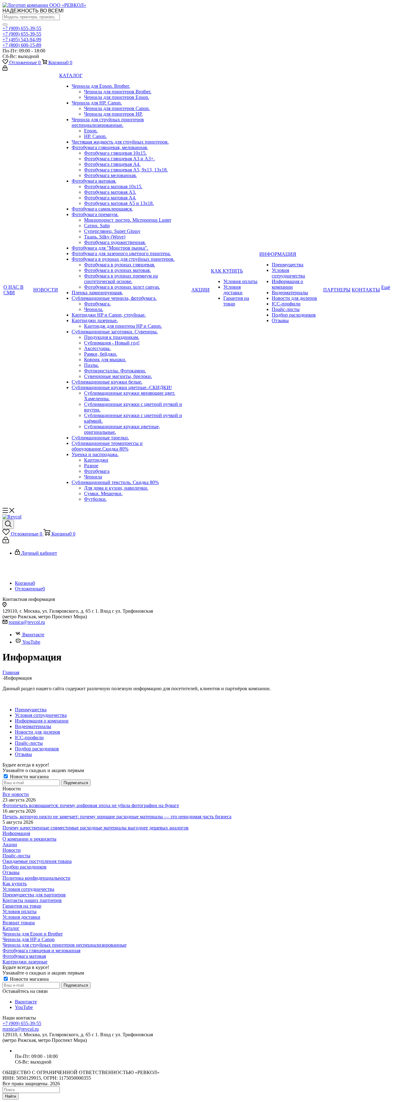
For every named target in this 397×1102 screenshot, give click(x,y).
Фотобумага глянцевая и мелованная (41, 950)
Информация (16, 833)
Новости (11, 850)
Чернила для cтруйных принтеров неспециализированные (64, 945)
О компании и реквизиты (29, 839)
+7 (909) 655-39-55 (21, 28)
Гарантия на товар (21, 906)
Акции (9, 844)
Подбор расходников (24, 866)
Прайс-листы (16, 855)
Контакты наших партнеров (32, 900)
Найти (10, 1096)
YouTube (31, 642)
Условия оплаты (19, 911)
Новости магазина (29, 776)
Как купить (14, 883)
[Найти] (4, 24)
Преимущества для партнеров (34, 894)
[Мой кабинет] (4, 69)
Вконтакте (33, 634)
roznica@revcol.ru (27, 622)
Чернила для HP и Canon (28, 939)
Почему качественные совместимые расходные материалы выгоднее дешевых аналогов (95, 827)
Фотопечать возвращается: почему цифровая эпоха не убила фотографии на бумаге (90, 805)
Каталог (11, 928)
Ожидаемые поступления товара (37, 861)
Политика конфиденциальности (36, 878)
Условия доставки (21, 917)
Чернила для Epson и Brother (32, 933)
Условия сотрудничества (28, 889)
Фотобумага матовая (24, 956)
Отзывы (11, 872)
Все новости (15, 794)
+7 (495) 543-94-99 (21, 39)
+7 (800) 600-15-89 (21, 45)
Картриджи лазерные (24, 961)
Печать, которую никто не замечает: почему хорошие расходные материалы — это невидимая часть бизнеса (116, 816)
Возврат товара (18, 922)
